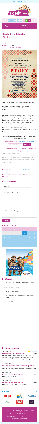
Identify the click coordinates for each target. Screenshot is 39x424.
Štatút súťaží (23, 412)
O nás (6, 413)
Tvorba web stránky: (19, 418)
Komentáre (7, 198)
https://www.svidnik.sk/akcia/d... (13, 153)
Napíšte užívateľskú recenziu (28, 170)
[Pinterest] (18, 20)
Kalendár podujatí (9, 226)
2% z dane (6, 410)
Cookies (33, 410)
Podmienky (25, 410)
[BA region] (19, 262)
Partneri (18, 410)
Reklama (12, 413)
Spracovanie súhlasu (29, 413)
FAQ (13, 410)
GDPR (16, 412)
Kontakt (19, 413)
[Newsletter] (21, 20)
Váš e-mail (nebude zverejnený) (12, 192)
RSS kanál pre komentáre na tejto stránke (12, 174)
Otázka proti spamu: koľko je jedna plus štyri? (15, 211)
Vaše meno (7, 186)
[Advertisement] (19, 325)
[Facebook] (12, 20)
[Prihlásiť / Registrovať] (24, 20)
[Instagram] (9, 20)
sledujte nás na (26, 141)
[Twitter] (15, 20)
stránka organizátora (15, 47)
